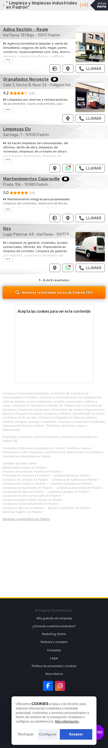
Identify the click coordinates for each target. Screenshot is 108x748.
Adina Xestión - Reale (25, 29)
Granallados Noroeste (26, 79)
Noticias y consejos (54, 642)
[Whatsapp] (68, 168)
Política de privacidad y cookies (54, 666)
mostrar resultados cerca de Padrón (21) (57, 292)
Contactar (54, 650)
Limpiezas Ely (17, 129)
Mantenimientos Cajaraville (31, 178)
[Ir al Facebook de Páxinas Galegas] (48, 686)
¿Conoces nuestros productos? (54, 626)
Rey (7, 228)
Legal (54, 658)
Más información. (67, 721)
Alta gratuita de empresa (54, 618)
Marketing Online (54, 634)
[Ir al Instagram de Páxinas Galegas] (60, 686)
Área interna (54, 674)
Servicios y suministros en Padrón (26, 519)
